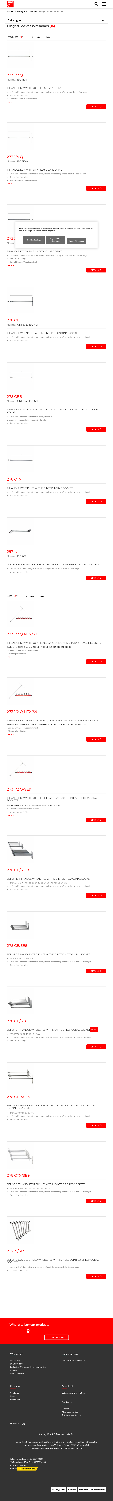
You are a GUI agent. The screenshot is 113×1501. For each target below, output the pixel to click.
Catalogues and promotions (74, 1393)
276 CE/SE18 (18, 870)
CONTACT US (56, 1337)
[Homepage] (10, 3)
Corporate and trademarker (73, 1360)
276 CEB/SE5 (18, 1096)
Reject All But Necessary (55, 240)
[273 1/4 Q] (20, 136)
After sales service (70, 1412)
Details (95, 106)
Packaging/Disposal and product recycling (28, 1367)
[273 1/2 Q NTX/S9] (20, 691)
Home (10, 11)
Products (36, 37)
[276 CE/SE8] (20, 1000)
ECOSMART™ (16, 1364)
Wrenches (32, 11)
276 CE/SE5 (17, 945)
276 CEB (14, 396)
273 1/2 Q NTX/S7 (22, 634)
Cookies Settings (34, 240)
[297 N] (20, 531)
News (12, 1396)
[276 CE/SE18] (20, 849)
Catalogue (20, 11)
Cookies (72, 1489)
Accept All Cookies (76, 241)
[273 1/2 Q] (20, 54)
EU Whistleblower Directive (92, 1489)
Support (65, 1409)
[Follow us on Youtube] (23, 1425)
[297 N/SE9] (20, 1230)
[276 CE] (20, 299)
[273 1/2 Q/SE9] (20, 769)
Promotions (15, 1399)
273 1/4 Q (15, 156)
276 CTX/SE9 (18, 1175)
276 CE (13, 320)
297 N (12, 551)
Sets (48, 37)
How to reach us (17, 1373)
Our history (15, 1360)
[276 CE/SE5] (20, 925)
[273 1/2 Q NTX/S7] (20, 613)
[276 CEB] (20, 376)
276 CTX (14, 479)
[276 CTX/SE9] (20, 1155)
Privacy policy (58, 1489)
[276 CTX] (20, 459)
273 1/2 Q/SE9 (19, 789)
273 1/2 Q (15, 75)
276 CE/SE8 (17, 1021)
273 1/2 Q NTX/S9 (22, 711)
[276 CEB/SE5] (20, 1076)
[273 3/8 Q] (20, 218)
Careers (13, 1370)
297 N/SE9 (16, 1251)
